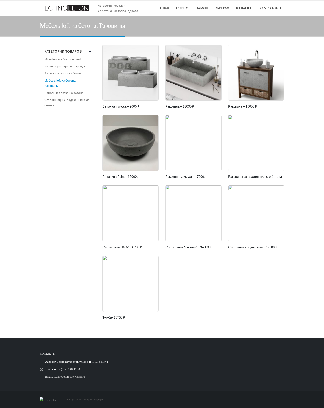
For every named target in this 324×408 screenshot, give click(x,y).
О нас (164, 8)
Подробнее (277, 122)
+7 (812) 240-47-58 (69, 369)
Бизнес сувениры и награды (64, 66)
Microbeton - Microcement (62, 59)
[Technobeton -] (67, 8)
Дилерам (222, 8)
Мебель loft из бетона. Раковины (60, 83)
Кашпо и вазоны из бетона (63, 73)
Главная (182, 8)
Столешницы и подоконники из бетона (66, 102)
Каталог (203, 8)
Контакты (243, 8)
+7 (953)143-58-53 (269, 8)
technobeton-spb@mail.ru (69, 376)
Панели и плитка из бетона (64, 93)
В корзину (151, 52)
